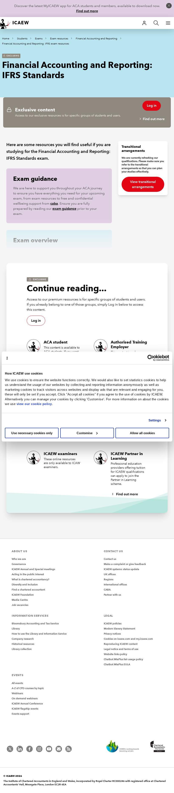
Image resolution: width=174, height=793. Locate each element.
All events (17, 683)
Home (5, 38)
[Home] (17, 23)
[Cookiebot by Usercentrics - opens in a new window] (150, 358)
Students (22, 38)
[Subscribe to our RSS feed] (68, 749)
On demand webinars (25, 698)
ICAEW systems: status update (121, 569)
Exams (38, 38)
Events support (20, 713)
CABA (107, 589)
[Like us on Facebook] (29, 749)
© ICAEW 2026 (12, 775)
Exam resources (59, 38)
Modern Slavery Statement (119, 628)
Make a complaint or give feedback (125, 564)
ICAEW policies (112, 623)
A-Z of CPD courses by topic (28, 688)
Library (16, 628)
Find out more (87, 11)
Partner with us (112, 594)
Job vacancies (20, 604)
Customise (85, 433)
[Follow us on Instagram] (39, 749)
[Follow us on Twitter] (10, 749)
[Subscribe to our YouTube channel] (49, 749)
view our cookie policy (34, 404)
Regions (108, 579)
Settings (155, 420)
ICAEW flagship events (25, 708)
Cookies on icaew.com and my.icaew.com (128, 638)
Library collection (22, 649)
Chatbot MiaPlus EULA (117, 664)
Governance (19, 564)
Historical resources (23, 643)
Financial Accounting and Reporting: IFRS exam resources (35, 43)
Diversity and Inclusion (25, 584)
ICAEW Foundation (23, 594)
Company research (23, 638)
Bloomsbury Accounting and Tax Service (35, 623)
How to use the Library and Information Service (39, 633)
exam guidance (64, 209)
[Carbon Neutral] (124, 747)
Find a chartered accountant (28, 589)
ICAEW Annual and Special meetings (33, 569)
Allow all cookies (142, 433)
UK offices (110, 574)
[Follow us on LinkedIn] (20, 749)
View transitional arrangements (143, 184)
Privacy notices (112, 633)
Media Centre (20, 599)
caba (54, 203)
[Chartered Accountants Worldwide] (157, 747)
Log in (151, 105)
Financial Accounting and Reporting (96, 38)
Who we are (19, 558)
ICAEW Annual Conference (27, 703)
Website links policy (115, 654)
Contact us (110, 558)
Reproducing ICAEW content (121, 643)
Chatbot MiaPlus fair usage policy (123, 659)
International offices (115, 584)
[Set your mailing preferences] (59, 749)
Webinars (17, 693)
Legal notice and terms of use (121, 649)
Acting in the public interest (28, 574)
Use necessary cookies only (31, 433)
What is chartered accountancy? (30, 579)
